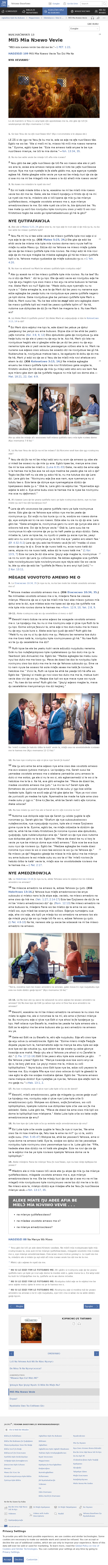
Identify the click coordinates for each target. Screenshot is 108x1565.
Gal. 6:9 (32, 376)
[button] (30, 11)
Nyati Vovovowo (46, 1457)
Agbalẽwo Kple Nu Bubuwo (13, 18)
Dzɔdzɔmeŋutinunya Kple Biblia (17, 1476)
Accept (7, 1559)
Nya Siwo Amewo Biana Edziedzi (87, 1448)
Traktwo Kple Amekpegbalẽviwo (52, 1453)
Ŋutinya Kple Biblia (12, 1480)
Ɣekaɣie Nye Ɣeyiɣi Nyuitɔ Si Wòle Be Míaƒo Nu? (35, 1385)
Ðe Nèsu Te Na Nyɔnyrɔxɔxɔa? (25, 1368)
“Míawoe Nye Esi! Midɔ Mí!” (24, 1376)
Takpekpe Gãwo (80, 1472)
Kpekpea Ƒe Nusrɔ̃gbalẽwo (50, 1465)
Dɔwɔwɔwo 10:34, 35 (26, 583)
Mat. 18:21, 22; (17, 376)
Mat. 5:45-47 (32, 1136)
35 (44, 1189)
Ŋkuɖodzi (77, 1468)
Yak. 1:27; (42, 899)
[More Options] (104, 18)
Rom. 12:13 (62, 903)
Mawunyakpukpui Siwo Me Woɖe (18, 1445)
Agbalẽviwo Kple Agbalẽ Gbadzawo (54, 1449)
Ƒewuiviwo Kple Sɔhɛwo (14, 1465)
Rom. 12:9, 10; (72, 607)
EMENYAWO (54, 1353)
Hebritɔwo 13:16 (24, 879)
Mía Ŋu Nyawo (79, 1443)
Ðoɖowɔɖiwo (44, 1468)
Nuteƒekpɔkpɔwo (80, 1479)
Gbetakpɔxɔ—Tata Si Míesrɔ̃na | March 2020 (54, 18)
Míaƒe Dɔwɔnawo (80, 1476)
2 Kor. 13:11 (15, 569)
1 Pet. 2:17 (35, 865)
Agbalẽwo (43, 1445)
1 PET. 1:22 (63, 47)
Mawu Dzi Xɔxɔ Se (12, 1472)
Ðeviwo (7, 1468)
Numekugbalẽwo (46, 1472)
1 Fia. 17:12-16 (25, 1056)
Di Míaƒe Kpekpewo (39, 1507)
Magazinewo (34, 18)
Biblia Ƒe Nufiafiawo (12, 1436)
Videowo (42, 1484)
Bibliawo (42, 1441)
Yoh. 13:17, (35, 1189)
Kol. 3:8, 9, (33, 334)
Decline (19, 1559)
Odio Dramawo (45, 1492)
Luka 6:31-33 (55, 467)
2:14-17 (54, 899)
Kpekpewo (77, 1464)
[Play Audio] (92, 18)
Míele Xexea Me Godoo (83, 1483)
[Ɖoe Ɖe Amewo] (98, 18)
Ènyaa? (13, 1399)
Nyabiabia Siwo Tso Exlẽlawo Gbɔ (27, 1406)
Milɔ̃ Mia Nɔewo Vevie (22, 1392)
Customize (31, 1559)
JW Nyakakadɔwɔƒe (47, 1480)
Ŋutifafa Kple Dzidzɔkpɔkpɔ (16, 1457)
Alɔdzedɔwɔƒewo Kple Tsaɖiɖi (85, 1460)
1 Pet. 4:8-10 (17, 922)
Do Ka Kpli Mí (79, 1456)
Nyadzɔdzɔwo (79, 1436)
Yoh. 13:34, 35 (71, 151)
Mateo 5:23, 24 (30, 227)
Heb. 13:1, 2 (35, 1082)
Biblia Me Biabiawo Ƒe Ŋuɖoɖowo (18, 1441)
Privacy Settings (11, 1552)
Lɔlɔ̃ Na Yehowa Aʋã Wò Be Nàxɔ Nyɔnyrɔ (31, 1361)
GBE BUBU (93, 24)
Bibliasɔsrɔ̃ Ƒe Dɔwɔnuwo (15, 1453)
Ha (40, 1488)
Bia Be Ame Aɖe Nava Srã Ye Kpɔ (87, 1452)
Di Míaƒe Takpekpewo (65, 1507)
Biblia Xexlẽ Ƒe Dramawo (49, 1496)
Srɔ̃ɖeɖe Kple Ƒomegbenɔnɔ (16, 1461)
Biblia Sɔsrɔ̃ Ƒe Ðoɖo (13, 1449)
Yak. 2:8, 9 (88, 607)
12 (42, 334)
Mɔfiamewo (43, 1476)
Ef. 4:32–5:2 (16, 542)
